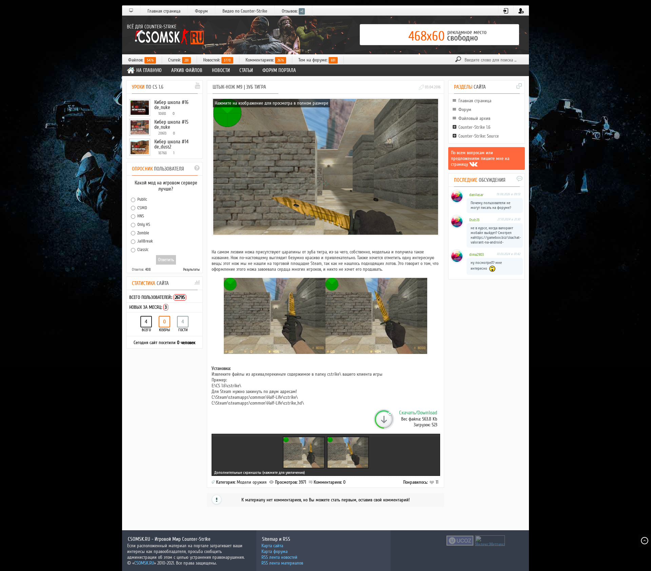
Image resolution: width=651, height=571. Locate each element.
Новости (221, 70)
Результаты (191, 269)
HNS (140, 216)
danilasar (476, 194)
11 (436, 482)
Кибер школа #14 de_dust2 (171, 144)
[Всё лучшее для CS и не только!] (164, 35)
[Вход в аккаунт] (506, 10)
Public (142, 199)
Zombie (143, 232)
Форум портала (279, 70)
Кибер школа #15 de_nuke (171, 124)
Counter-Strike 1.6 (474, 127)
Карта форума (274, 551)
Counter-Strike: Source (478, 136)
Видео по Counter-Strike (244, 11)
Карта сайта (272, 546)
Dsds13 (474, 219)
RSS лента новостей (279, 557)
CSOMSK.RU (144, 563)
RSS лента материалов (282, 563)
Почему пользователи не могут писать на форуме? (491, 205)
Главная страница (163, 11)
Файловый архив (474, 118)
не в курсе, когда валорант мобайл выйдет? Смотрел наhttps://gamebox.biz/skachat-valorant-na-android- (496, 235)
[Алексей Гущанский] (473, 164)
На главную (149, 70)
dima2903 (476, 254)
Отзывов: (292, 11)
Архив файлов (186, 70)
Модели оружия (252, 482)
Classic (143, 249)
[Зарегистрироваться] (521, 10)
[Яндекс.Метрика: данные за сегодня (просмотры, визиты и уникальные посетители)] (490, 540)
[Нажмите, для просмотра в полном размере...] (275, 352)
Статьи (246, 70)
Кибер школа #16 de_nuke (171, 104)
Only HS (143, 224)
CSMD (142, 207)
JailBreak (145, 241)
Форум (201, 11)
